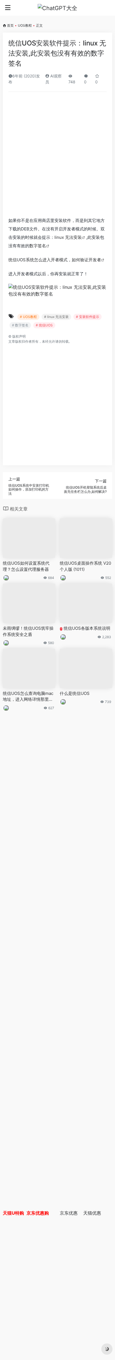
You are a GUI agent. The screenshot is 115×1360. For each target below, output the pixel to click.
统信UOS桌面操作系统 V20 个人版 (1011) (85, 566)
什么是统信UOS (75, 693)
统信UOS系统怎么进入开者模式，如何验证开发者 (54, 259)
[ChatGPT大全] (57, 8)
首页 (10, 25)
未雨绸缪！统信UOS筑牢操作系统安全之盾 (28, 631)
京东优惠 (69, 1213)
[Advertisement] (57, 156)
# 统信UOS (44, 325)
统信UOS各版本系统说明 (85, 628)
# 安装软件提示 (87, 317)
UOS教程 (25, 25)
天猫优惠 (92, 1213)
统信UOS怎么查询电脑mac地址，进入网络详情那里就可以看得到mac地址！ (28, 696)
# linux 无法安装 (56, 317)
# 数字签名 (20, 325)
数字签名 (37, 245)
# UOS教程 (28, 317)
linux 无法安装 (68, 237)
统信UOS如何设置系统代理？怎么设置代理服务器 (26, 566)
